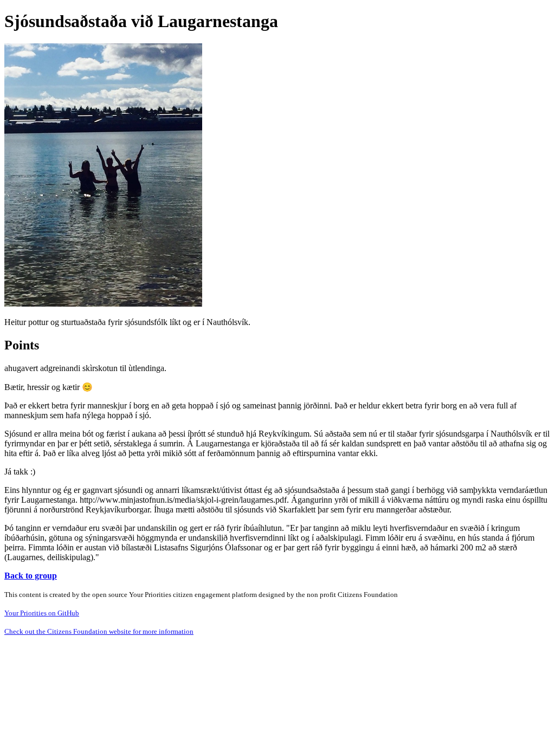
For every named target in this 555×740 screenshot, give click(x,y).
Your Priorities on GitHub (41, 613)
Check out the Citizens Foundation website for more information (98, 631)
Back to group (30, 575)
